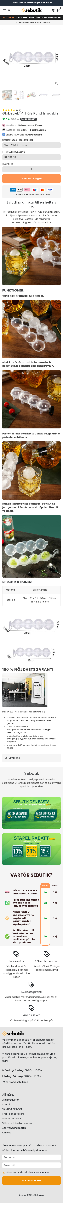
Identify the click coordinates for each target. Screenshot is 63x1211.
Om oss (6, 1132)
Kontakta (7, 1104)
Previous (5, 58)
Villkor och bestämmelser (17, 1123)
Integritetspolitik (11, 1118)
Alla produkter (10, 1099)
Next (58, 58)
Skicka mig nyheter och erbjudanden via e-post (27, 1172)
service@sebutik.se (15, 1082)
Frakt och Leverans (13, 1114)
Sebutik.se (39, 1195)
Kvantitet (7, 164)
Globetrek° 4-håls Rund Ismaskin (34, 22)
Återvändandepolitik (14, 1128)
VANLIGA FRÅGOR (12, 1109)
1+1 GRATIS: (13, 152)
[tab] (31, 758)
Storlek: (17, 140)
